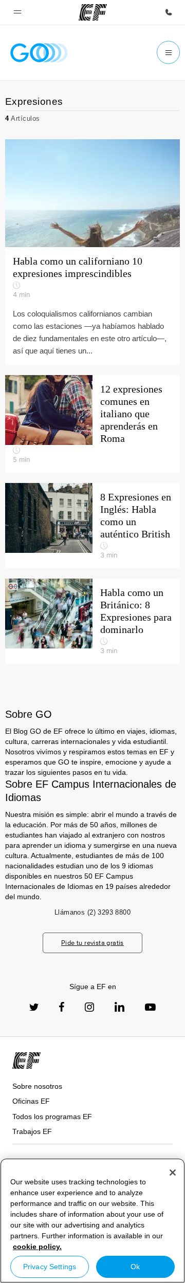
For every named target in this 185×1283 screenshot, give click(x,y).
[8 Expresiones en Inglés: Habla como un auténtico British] (92, 525)
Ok (135, 1266)
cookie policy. (37, 1246)
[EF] (93, 12)
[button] (17, 12)
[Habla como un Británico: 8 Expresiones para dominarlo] (92, 621)
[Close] (172, 1172)
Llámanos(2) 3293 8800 (92, 912)
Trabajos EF (32, 1131)
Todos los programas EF (52, 1116)
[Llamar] (168, 12)
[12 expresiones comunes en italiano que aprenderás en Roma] (92, 424)
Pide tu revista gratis (92, 942)
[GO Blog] (39, 52)
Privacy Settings (49, 1266)
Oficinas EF (31, 1101)
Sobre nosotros (37, 1086)
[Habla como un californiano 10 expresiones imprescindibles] (92, 252)
